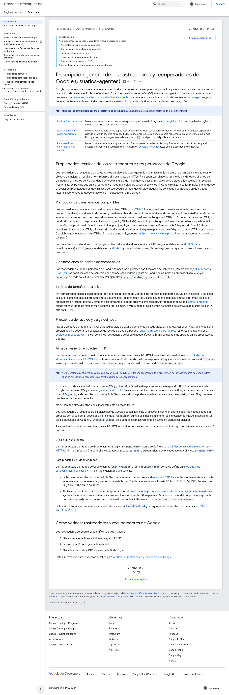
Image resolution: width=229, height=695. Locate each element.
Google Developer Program (63, 623)
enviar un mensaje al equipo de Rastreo (161, 233)
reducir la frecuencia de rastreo (157, 330)
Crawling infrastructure (23, 4)
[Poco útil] (213, 28)
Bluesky (113, 628)
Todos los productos (191, 674)
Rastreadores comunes (69, 121)
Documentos (35, 12)
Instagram (114, 634)
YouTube (114, 650)
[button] (22, 56)
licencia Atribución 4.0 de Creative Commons (145, 593)
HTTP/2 (138, 209)
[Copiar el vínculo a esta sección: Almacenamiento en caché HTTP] (109, 349)
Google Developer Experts (62, 634)
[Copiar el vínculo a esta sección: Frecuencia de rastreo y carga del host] (119, 320)
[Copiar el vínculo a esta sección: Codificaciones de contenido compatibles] (123, 262)
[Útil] (208, 28)
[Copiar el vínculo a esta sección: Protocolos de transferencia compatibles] (123, 203)
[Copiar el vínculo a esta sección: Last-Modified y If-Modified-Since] (100, 460)
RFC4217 (116, 248)
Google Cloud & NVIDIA (61, 644)
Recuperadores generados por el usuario (66, 146)
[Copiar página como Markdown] (135, 82)
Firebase (173, 634)
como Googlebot (198, 301)
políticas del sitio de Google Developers (122, 596)
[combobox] (168, 4)
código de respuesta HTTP (72, 334)
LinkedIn (113, 639)
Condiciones (55, 688)
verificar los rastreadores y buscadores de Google (142, 557)
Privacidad (70, 688)
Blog (111, 623)
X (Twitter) (115, 644)
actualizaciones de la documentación (168, 111)
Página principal (13, 12)
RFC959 (188, 244)
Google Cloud (176, 650)
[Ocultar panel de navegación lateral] (40, 689)
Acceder (220, 4)
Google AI (169, 674)
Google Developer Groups (62, 628)
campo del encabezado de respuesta (168, 491)
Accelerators (56, 639)
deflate (205, 269)
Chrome (173, 628)
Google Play (175, 655)
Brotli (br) (61, 273)
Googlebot (171, 121)
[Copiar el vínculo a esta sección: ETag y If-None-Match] (87, 440)
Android (173, 623)
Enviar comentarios (200, 37)
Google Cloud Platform (145, 674)
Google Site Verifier (149, 146)
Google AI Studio (177, 639)
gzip (197, 269)
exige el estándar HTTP (109, 390)
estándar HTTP (160, 477)
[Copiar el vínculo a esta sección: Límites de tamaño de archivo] (105, 287)
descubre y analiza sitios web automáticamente (100, 97)
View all (173, 660)
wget (197, 97)
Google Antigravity (178, 644)
